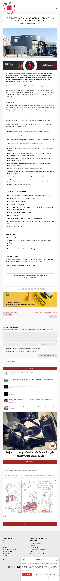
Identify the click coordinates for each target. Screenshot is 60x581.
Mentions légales (46, 578)
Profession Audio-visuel (37, 554)
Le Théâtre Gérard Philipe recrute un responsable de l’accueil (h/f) (21, 470)
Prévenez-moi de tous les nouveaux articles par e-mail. (20, 351)
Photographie (7, 553)
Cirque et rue (7, 545)
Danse (5, 547)
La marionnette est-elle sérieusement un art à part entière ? (24, 386)
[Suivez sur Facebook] (9, 567)
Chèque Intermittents (36, 543)
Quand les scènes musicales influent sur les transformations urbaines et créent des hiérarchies (30, 400)
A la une (5, 541)
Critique (5, 560)
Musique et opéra (8, 551)
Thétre (5, 555)
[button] (57, 559)
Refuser (38, 574)
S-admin (28, 23)
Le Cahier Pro (34, 556)
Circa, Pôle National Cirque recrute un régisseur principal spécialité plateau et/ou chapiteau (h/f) (29, 475)
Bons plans (30, 461)
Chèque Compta (34, 547)
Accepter (27, 574)
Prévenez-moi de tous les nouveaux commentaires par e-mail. (22, 348)
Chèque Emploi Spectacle (37, 549)
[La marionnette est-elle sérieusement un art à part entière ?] (6, 387)
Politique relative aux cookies (36, 578)
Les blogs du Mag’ (30, 524)
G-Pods (32, 552)
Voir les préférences (50, 574)
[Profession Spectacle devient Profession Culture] (6, 374)
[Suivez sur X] (18, 567)
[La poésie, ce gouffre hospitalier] (6, 394)
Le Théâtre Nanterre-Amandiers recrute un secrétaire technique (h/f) (22, 466)
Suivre (13, 566)
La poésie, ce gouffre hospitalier (17, 392)
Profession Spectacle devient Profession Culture (21, 372)
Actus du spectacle (8, 543)
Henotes (32, 545)
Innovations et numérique (10, 549)
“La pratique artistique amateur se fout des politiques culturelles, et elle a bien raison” (31, 406)
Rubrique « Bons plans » (30, 277)
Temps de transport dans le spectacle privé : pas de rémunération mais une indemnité (31, 379)
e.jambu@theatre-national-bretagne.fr (31, 261)
